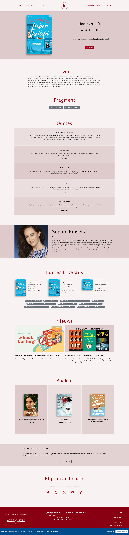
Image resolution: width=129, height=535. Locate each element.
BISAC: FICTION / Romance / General (62, 306)
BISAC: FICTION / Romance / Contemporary (90, 306)
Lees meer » (54, 359)
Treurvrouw (64, 420)
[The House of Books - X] (64, 492)
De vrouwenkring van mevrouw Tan (31, 420)
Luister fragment (73, 107)
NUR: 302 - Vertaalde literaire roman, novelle (75, 300)
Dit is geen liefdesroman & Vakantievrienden (98, 420)
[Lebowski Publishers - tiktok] (81, 492)
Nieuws (22, 5)
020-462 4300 (58, 519)
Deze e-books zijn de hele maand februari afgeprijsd (37, 355)
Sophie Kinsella (69, 232)
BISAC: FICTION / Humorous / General (37, 306)
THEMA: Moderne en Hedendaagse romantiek (41, 303)
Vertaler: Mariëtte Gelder (33, 300)
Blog (42, 5)
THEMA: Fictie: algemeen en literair (90, 303)
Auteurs (36, 5)
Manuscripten (118, 517)
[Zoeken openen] (114, 5)
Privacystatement (117, 520)
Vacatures (120, 515)
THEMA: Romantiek (98, 300)
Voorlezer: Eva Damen (51, 300)
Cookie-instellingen (116, 525)
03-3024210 (69, 519)
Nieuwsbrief (89, 5)
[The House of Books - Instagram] (56, 492)
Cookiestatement (117, 522)
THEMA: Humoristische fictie (67, 303)
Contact (107, 5)
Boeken (29, 5)
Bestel (30, 293)
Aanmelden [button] (66, 461)
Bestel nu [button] (89, 47)
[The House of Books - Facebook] (48, 492)
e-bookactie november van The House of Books (84, 355)
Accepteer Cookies (121, 531)
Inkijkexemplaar (56, 107)
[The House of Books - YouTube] (73, 492)
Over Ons (98, 5)
